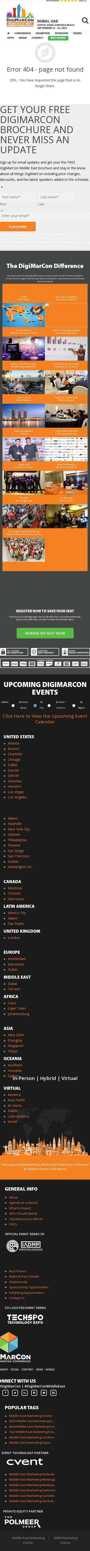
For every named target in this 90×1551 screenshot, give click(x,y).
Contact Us (17, 1298)
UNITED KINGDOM (22, 932)
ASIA (8, 1029)
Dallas (13, 764)
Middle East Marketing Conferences (33, 1437)
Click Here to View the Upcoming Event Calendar (45, 719)
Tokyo (13, 1051)
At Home (15, 1105)
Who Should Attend (23, 1213)
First (3, 204)
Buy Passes (17, 1271)
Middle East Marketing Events (30, 1416)
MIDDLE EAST (17, 978)
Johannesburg (18, 1013)
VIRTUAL (12, 1089)
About (13, 1197)
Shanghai (15, 1040)
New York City (19, 829)
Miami (13, 818)
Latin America (18, 1116)
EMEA (12, 1110)
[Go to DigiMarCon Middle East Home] (20, 17)
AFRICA (11, 997)
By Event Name (23, 704)
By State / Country (61, 704)
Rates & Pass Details (24, 1276)
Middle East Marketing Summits (31, 1496)
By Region (81, 704)
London (14, 937)
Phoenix (14, 845)
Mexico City (17, 912)
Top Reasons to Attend (25, 1219)
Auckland (15, 1065)
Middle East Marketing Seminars (32, 1490)
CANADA (12, 882)
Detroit (13, 775)
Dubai (12, 983)
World (12, 1121)
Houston (14, 786)
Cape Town (17, 1008)
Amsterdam (17, 958)
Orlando (14, 834)
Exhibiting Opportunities (26, 1292)
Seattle (13, 861)
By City (42, 704)
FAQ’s (13, 1224)
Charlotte (15, 754)
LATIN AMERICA (19, 907)
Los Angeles (17, 797)
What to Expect (20, 1208)
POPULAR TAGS (22, 1408)
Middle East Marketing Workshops (33, 1501)
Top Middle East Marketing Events (33, 1432)
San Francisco (19, 856)
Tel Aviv (14, 989)
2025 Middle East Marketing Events (33, 1421)
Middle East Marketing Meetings (32, 1479)
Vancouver (16, 899)
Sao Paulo (16, 923)
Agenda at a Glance (23, 1202)
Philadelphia (17, 840)
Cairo (12, 1003)
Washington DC (20, 866)
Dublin (13, 969)
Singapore (16, 1045)
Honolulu (15, 781)
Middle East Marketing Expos (30, 1442)
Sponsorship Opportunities (29, 1287)
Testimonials (18, 1282)
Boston (13, 748)
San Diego (16, 850)
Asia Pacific (16, 1100)
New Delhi (16, 1035)
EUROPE (12, 953)
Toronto (14, 893)
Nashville (15, 823)
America (14, 1094)
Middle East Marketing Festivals (32, 1474)
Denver (13, 770)
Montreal (15, 888)
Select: (5, 702)
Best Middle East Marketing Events (33, 1426)
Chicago (14, 759)
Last (41, 204)
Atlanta (13, 743)
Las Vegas (16, 792)
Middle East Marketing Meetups (32, 1485)
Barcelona (16, 964)
